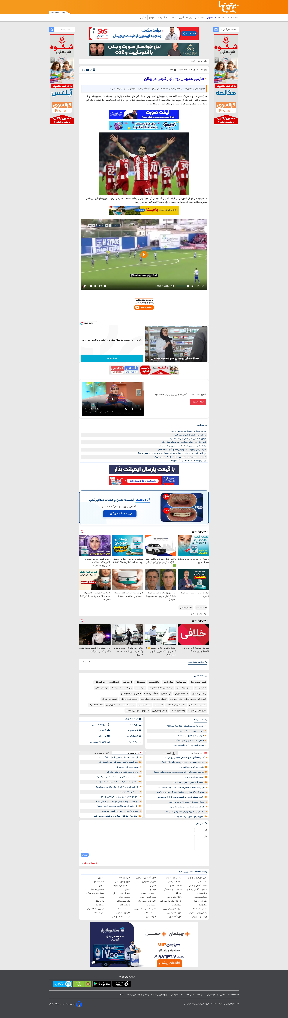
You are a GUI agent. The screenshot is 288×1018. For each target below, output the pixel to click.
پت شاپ (178, 893)
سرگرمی (143, 17)
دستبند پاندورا (200, 688)
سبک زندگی (200, 17)
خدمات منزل (99, 905)
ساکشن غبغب (153, 682)
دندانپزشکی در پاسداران (176, 705)
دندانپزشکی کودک (199, 909)
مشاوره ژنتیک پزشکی (129, 699)
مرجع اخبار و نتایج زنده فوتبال (161, 688)
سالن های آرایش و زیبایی (197, 877)
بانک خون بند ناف (178, 710)
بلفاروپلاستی (168, 682)
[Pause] (147, 359)
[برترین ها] (227, 7)
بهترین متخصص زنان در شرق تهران (120, 705)
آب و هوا (102, 730)
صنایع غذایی (151, 905)
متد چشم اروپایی (181, 693)
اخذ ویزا (101, 877)
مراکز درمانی (202, 893)
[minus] (88, 69)
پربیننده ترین (131, 753)
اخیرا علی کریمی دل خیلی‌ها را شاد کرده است (120, 811)
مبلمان (127, 889)
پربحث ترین (99, 753)
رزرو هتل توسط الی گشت (121, 688)
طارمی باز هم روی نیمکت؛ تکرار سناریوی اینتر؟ (185, 726)
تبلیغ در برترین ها (161, 994)
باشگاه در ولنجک (151, 693)
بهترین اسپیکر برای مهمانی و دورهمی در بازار (188, 431)
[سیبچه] (121, 984)
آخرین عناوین (196, 753)
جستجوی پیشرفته (133, 994)
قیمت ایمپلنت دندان (198, 682)
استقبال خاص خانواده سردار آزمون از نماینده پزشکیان (116, 782)
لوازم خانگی (99, 901)
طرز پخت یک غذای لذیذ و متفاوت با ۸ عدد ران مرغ (117, 806)
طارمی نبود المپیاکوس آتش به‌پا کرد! (189, 740)
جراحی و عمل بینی (159, 710)
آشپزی (181, 17)
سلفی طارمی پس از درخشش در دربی (189, 745)
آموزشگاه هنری (175, 916)
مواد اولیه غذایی (101, 688)
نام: (206, 830)
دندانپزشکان (202, 905)
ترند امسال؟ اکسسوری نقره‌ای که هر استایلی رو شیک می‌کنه (182, 445)
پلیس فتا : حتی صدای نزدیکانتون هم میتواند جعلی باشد (184, 442)
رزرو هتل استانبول (199, 693)
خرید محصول (198, 402)
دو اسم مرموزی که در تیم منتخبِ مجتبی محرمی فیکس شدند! (179, 772)
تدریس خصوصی (149, 881)
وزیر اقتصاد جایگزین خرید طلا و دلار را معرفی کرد (118, 762)
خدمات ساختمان (123, 909)
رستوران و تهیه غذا (148, 893)
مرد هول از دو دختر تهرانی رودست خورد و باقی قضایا (117, 801)
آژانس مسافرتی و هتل (121, 916)
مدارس (153, 885)
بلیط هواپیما (181, 682)
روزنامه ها (134, 724)
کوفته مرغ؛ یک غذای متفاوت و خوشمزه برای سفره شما (116, 816)
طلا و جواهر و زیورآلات (121, 885)
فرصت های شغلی (177, 994)
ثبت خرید (112, 358)
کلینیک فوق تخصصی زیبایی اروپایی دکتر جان (188, 699)
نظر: (205, 836)
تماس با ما (190, 994)
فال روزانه (102, 736)
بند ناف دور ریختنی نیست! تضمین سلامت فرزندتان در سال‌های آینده (179, 456)
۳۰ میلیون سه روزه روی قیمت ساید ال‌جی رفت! (185, 811)
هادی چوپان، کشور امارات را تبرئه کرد (189, 816)
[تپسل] (81, 323)
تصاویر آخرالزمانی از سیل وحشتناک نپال (188, 782)
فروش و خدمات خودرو (95, 909)
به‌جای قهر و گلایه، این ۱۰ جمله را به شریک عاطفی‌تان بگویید (180, 792)
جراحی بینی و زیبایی (199, 916)
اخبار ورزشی (211, 17)
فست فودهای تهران (148, 897)
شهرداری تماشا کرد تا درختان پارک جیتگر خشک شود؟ (183, 762)
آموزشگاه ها (177, 905)
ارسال (84, 855)
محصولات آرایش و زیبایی (197, 889)
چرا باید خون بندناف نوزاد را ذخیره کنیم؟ (190, 435)
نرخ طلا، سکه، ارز (99, 724)
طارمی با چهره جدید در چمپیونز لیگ (189, 730)
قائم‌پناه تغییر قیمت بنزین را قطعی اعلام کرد (187, 806)
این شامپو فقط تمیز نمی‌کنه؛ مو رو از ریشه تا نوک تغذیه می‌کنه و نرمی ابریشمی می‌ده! (172, 453)
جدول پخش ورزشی (98, 741)
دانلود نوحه (158, 705)
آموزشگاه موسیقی (174, 912)
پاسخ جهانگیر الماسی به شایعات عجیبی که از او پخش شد (181, 797)
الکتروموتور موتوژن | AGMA (137, 710)
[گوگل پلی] (101, 984)
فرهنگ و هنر (163, 17)
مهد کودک (152, 889)
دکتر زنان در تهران (200, 901)
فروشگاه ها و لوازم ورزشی (171, 901)
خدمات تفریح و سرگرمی (94, 893)
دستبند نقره (140, 682)
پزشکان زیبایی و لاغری (198, 912)
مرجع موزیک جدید (184, 688)
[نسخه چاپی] (83, 69)
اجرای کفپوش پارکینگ (197, 710)
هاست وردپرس (144, 705)
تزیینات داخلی (124, 905)
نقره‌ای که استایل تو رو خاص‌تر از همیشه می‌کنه (187, 438)
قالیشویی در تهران (123, 912)
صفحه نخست (232, 17)
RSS (122, 994)
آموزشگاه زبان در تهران (172, 909)
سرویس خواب (124, 897)
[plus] (94, 69)
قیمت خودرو (133, 730)
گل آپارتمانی (166, 693)
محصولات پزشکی (175, 881)
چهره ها (189, 17)
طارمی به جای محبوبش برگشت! (191, 735)
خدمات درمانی (176, 885)
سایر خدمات (99, 912)
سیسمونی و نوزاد (97, 889)
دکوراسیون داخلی (123, 901)
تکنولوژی (152, 17)
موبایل (101, 897)
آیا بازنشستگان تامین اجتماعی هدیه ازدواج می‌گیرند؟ (183, 757)
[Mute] (152, 359)
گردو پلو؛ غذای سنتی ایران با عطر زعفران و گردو (119, 796)
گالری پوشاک (124, 877)
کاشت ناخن (202, 881)
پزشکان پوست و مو (174, 877)
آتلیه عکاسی (151, 916)
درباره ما (200, 994)
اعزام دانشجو (99, 881)
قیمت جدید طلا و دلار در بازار (126, 767)
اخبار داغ (167, 753)
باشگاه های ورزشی (174, 897)
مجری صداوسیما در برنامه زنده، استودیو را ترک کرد (117, 777)
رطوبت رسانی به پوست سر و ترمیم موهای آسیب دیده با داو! (182, 449)
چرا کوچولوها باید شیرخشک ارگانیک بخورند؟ (188, 460)
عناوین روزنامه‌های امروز (194, 777)
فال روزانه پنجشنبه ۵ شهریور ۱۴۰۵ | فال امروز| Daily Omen (180, 787)
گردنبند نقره (127, 682)
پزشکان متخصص (200, 897)
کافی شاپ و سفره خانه (147, 901)
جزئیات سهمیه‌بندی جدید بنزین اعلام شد (122, 772)
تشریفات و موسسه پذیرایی (145, 909)
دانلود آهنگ (140, 688)
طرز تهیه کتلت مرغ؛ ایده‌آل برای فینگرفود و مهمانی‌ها (117, 787)
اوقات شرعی (133, 741)
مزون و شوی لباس (122, 881)
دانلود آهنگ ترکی (96, 705)
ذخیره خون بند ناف (109, 699)
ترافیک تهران (132, 736)
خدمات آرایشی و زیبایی (198, 885)
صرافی (101, 885)
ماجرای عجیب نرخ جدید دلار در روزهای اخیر (186, 802)
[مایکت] (62, 984)
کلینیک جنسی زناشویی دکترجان (153, 699)
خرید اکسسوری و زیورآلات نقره (107, 682)
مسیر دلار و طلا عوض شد (128, 792)
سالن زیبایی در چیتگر (197, 705)
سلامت (174, 17)
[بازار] (82, 984)
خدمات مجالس (150, 912)
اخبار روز (221, 17)
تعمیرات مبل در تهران (121, 893)
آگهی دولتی (147, 994)
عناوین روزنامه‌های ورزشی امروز (191, 767)
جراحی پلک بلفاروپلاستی (131, 693)
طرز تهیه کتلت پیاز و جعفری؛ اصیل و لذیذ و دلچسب (117, 757)
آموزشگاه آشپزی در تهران (145, 877)
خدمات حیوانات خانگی (173, 889)
